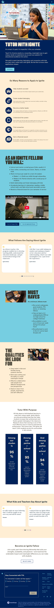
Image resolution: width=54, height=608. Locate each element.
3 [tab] (26, 276)
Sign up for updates (27, 561)
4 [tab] (28, 276)
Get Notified (10, 69)
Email (6, 586)
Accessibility (50, 584)
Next (33, 276)
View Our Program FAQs (12, 224)
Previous (20, 276)
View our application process (28, 224)
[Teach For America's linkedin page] (50, 596)
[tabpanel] (14, 258)
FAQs (43, 581)
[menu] (51, 1)
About (43, 573)
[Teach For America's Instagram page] (47, 596)
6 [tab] (31, 276)
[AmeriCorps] (12, 604)
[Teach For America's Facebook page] (44, 596)
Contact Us (44, 584)
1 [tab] (22, 276)
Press (48, 581)
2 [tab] (24, 276)
